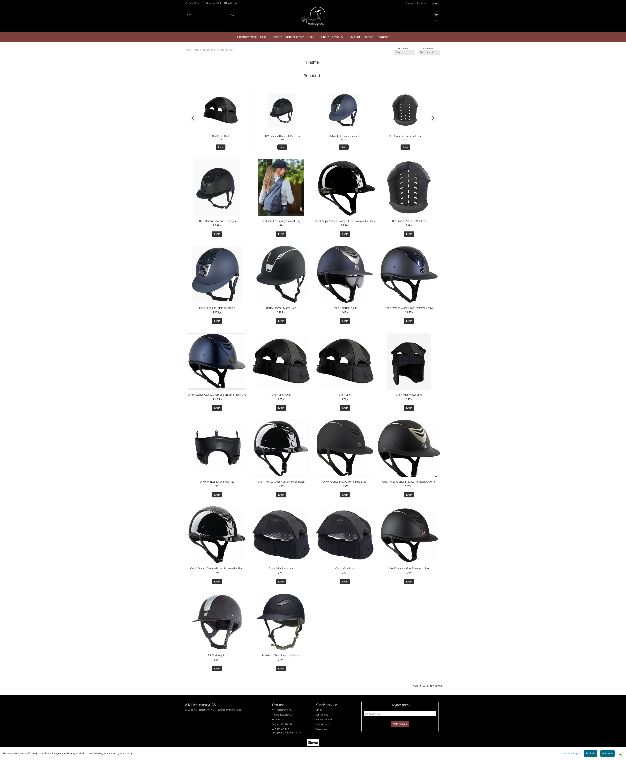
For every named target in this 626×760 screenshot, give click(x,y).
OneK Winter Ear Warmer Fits (217, 481)
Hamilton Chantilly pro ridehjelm (281, 655)
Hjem (187, 49)
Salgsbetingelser (324, 719)
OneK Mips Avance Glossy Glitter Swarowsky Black (345, 221)
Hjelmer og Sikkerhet (213, 49)
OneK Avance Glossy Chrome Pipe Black (281, 481)
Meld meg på (400, 724)
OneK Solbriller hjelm (345, 307)
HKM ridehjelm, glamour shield (344, 136)
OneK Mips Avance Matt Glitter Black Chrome (409, 481)
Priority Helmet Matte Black (281, 307)
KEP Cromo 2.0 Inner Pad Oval (405, 136)
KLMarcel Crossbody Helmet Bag (281, 221)
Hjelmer (230, 49)
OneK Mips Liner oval (280, 568)
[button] (193, 118)
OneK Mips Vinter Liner (409, 394)
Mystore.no (235, 709)
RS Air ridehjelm (217, 655)
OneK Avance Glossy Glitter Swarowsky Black (217, 568)
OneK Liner (344, 394)
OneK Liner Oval (220, 136)
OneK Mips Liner (345, 568)
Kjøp (220, 147)
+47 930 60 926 (280, 729)
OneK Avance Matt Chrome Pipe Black (345, 481)
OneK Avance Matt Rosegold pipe (409, 568)
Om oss (409, 3)
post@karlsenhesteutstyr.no (287, 732)
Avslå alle (590, 753)
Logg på (435, 3)
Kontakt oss (422, 3)
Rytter (196, 49)
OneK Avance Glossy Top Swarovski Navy (408, 307)
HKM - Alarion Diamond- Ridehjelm (282, 136)
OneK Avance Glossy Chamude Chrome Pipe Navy (217, 394)
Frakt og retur (322, 724)
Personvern (321, 729)
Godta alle (607, 753)
